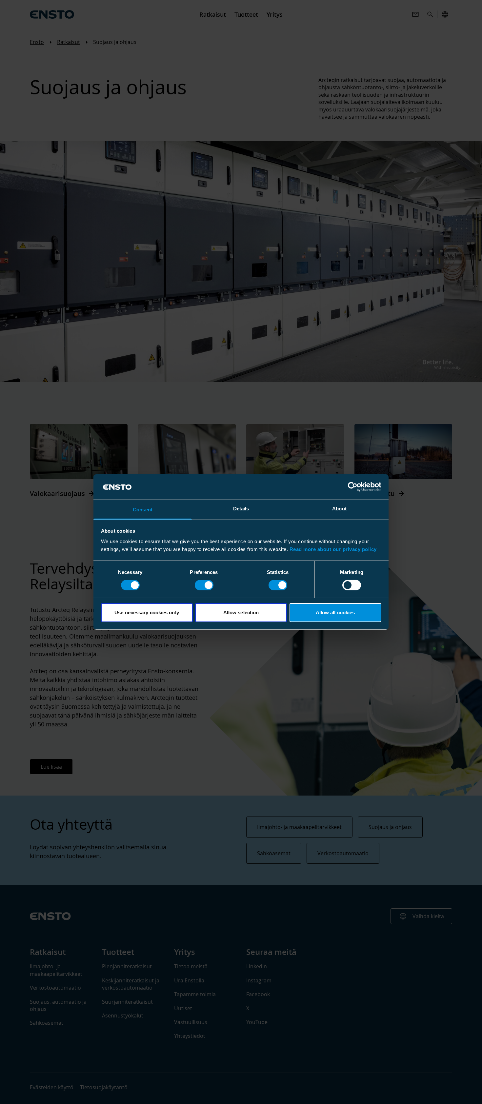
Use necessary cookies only (146, 612)
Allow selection (241, 612)
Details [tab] (241, 508)
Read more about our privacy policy (333, 549)
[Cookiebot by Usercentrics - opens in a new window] (352, 487)
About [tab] (339, 508)
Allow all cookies (335, 612)
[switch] (204, 585)
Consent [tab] (142, 509)
